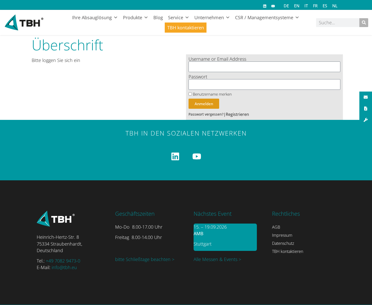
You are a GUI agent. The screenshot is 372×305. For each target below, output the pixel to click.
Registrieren (237, 114)
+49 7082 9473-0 (63, 261)
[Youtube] (273, 6)
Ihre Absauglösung (92, 17)
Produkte (132, 17)
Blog (158, 17)
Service (175, 17)
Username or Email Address (217, 59)
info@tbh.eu (64, 267)
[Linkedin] (264, 6)
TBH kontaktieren (185, 28)
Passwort (198, 77)
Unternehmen (209, 17)
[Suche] (363, 22)
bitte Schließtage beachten (143, 259)
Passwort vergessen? (206, 114)
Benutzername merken (212, 94)
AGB (276, 227)
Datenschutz (283, 243)
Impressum (282, 235)
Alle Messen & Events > (217, 259)
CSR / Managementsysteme (264, 17)
